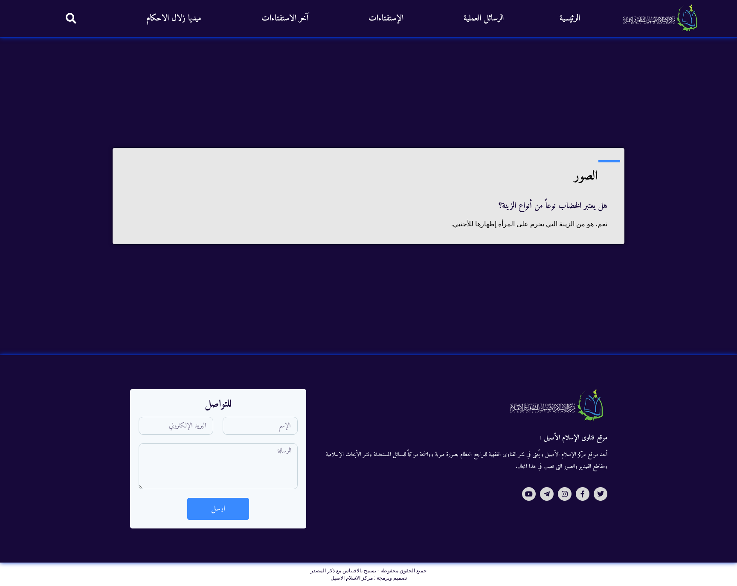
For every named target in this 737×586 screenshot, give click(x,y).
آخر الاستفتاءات (284, 18)
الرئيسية (570, 18)
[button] (71, 18)
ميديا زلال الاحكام (173, 18)
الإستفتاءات (385, 18)
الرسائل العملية (484, 18)
